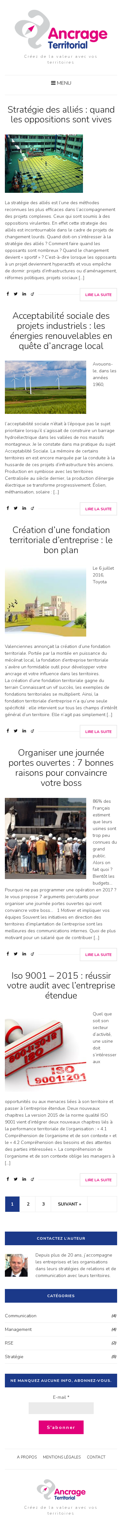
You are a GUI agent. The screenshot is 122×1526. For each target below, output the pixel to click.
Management (18, 1329)
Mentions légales (62, 1457)
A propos (27, 1457)
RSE (9, 1343)
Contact (96, 1457)
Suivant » (69, 1204)
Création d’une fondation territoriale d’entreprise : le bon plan (61, 540)
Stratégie (14, 1357)
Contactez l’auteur (61, 1238)
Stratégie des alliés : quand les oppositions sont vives (61, 115)
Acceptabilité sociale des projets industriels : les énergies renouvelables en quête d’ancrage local (61, 331)
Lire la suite (98, 294)
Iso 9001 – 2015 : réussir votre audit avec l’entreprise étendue (61, 986)
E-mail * (61, 1397)
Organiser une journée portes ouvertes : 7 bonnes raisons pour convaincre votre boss (61, 768)
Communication (20, 1316)
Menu (63, 83)
